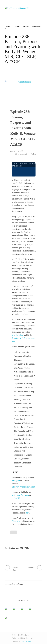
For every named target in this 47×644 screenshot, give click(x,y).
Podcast (26, 26)
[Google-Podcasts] (25, 610)
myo (17, 548)
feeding (12, 548)
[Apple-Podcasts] (9, 610)
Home (8, 26)
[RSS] (9, 619)
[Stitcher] (33, 610)
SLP (21, 548)
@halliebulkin (17, 335)
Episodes (17, 26)
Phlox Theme (26, 641)
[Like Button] (14, 157)
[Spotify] (17, 610)
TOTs (26, 548)
